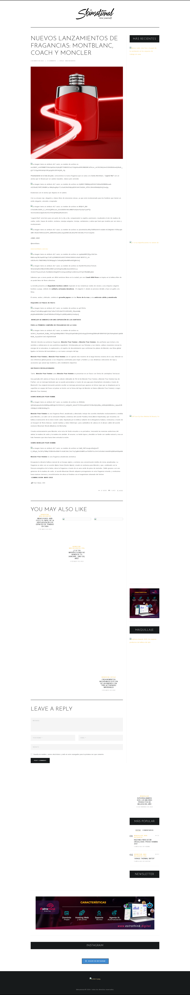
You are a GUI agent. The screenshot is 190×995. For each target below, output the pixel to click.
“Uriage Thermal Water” (144, 859)
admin (147, 847)
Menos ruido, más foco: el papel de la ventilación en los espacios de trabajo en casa (45, 523)
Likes (113, 491)
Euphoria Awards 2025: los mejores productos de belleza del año (144, 801)
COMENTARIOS (147, 830)
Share (121, 491)
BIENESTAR (45, 514)
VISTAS (138, 830)
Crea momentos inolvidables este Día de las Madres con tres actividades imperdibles (109, 684)
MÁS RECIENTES (70, 61)
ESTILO (62, 61)
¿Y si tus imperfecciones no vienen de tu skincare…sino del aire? (77, 555)
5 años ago (138, 847)
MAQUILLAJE (144, 796)
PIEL (83, 548)
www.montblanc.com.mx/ (39, 249)
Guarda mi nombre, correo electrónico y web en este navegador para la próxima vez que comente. (68, 754)
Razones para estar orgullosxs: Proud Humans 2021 (146, 842)
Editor (147, 861)
